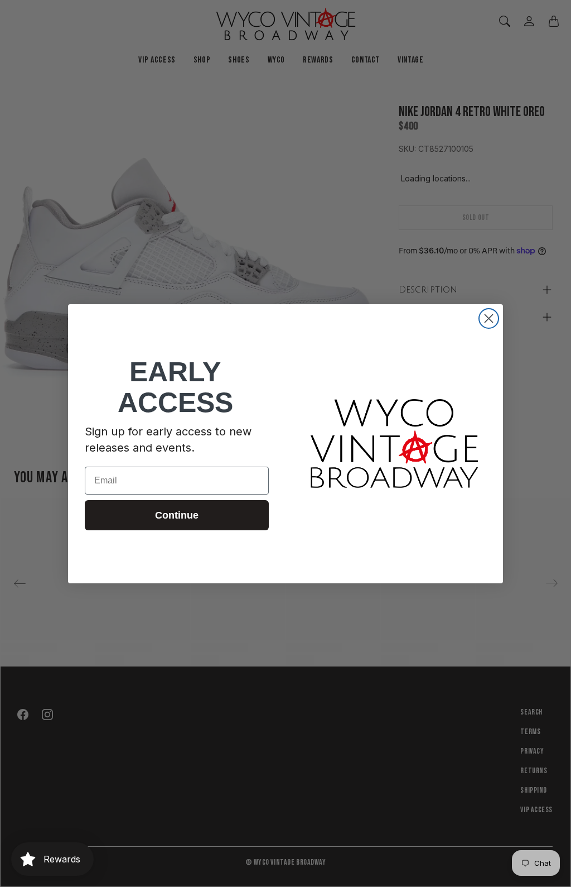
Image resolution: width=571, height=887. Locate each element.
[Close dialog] (489, 318)
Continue (177, 515)
